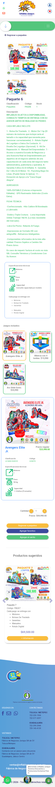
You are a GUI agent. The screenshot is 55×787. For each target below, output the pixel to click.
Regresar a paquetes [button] (27, 525)
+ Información (27, 638)
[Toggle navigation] (48, 26)
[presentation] (4, 600)
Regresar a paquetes (17, 35)
